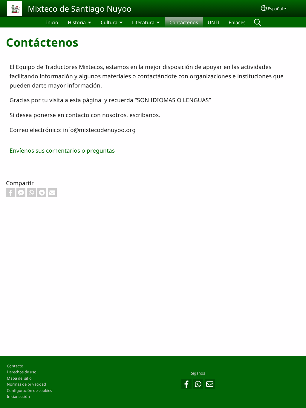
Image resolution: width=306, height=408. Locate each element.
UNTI (213, 22)
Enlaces (237, 22)
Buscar (257, 22)
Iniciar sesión (18, 396)
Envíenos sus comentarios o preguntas (62, 150)
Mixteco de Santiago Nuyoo (79, 8)
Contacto (15, 366)
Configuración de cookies (29, 390)
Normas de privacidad (26, 384)
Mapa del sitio (19, 378)
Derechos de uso (21, 372)
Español (275, 8)
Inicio (52, 22)
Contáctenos (183, 22)
